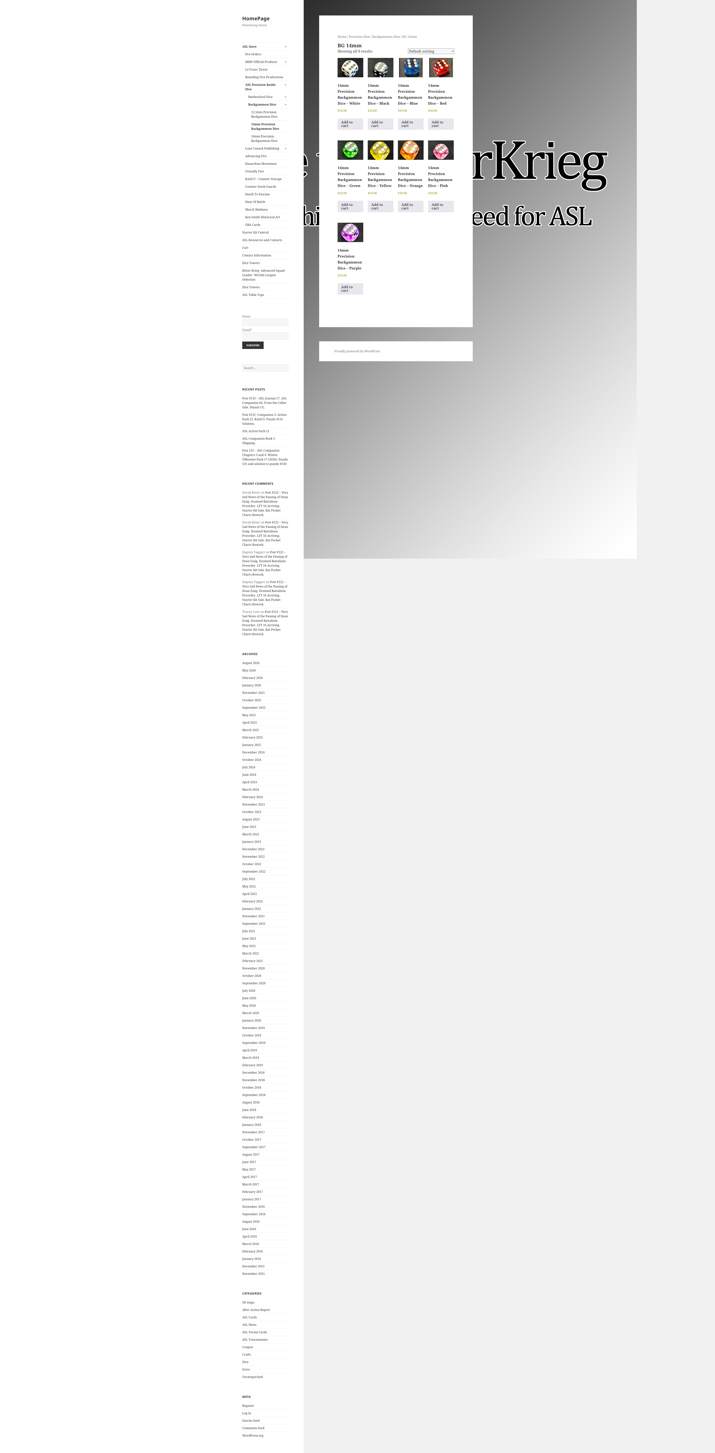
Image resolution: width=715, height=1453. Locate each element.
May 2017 (249, 1169)
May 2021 (249, 946)
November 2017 (253, 1132)
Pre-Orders (253, 54)
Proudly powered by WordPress (357, 351)
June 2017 (249, 1162)
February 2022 (252, 901)
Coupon (247, 1347)
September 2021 (254, 924)
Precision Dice (359, 36)
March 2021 (250, 953)
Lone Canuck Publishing (262, 148)
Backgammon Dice (262, 104)
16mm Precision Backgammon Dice (264, 138)
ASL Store (249, 47)
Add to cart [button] (347, 124)
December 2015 (253, 1266)
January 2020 (251, 1020)
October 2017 (251, 1140)
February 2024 (252, 797)
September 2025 (254, 708)
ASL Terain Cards (254, 1332)
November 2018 (253, 1080)
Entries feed (251, 1421)
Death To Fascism (257, 194)
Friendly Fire (254, 171)
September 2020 (254, 983)
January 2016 (251, 1259)
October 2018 (251, 1087)
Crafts (246, 1354)
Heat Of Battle (255, 202)
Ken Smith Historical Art (262, 217)
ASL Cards (249, 1317)
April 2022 (249, 894)
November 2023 (253, 804)
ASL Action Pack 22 (255, 431)
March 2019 (250, 1058)
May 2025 (249, 715)
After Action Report (256, 1310)
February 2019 (252, 1065)
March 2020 (250, 1013)
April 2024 (249, 782)
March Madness (256, 209)
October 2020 (251, 976)
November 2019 (253, 1028)
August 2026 (251, 663)
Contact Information (256, 255)
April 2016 (249, 1236)
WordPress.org (252, 1435)
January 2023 (251, 842)
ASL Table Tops (253, 295)
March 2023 (250, 834)
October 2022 (251, 864)
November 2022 (253, 857)
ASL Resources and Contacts (262, 240)
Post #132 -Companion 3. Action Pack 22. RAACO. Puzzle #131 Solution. (264, 419)
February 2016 (252, 1251)
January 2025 (251, 745)
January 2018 (251, 1125)
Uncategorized (252, 1377)
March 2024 (250, 789)
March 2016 (250, 1244)
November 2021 (253, 916)
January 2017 (251, 1199)
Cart (245, 248)
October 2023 (251, 812)
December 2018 (253, 1073)
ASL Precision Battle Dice (260, 87)
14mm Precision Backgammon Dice (265, 126)
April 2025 (249, 722)
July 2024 (248, 767)
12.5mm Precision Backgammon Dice (264, 114)
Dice (245, 1362)
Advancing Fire (256, 156)
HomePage (256, 18)
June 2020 (249, 998)
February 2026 (252, 678)
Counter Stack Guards (260, 187)
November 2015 (253, 1274)
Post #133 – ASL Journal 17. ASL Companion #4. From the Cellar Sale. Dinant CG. (264, 402)
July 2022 (248, 879)
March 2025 (250, 730)
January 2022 (251, 909)
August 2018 (251, 1102)
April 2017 (249, 1177)
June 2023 (249, 827)
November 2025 (253, 693)
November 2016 (253, 1207)
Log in (246, 1413)
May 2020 (249, 1005)
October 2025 (251, 700)
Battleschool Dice (260, 97)
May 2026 (249, 670)
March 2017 (250, 1184)
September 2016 (254, 1214)
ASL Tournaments (255, 1340)
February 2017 (252, 1192)
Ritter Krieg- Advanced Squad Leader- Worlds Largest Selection (263, 275)
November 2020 (253, 968)
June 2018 (249, 1110)
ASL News (249, 1325)
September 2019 (254, 1043)
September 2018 (254, 1095)
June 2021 (249, 938)
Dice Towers (251, 263)
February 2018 (252, 1117)
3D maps (248, 1302)
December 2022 (253, 849)
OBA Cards (252, 225)
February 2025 (252, 737)
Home (342, 36)
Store (246, 1369)
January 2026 (251, 685)
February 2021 (252, 961)
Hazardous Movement (261, 164)
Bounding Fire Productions (264, 77)
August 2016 (251, 1221)
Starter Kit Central (255, 232)
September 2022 (254, 871)
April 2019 (249, 1050)
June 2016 (249, 1229)
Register (248, 1406)
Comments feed (253, 1428)
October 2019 (251, 1035)
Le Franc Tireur (256, 69)
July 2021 (248, 931)
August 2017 (251, 1154)
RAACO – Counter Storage (263, 179)
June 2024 (249, 775)
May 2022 (249, 886)
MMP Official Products (261, 62)
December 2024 (253, 752)
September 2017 (254, 1147)
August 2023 (251, 819)
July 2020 (248, 991)
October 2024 (251, 760)
